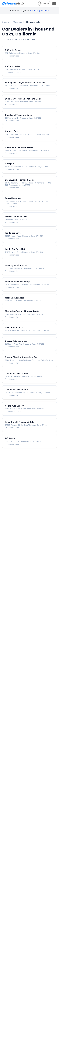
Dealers (5, 22)
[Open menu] (54, 3)
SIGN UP (46, 3)
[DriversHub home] (20, 3)
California (17, 22)
